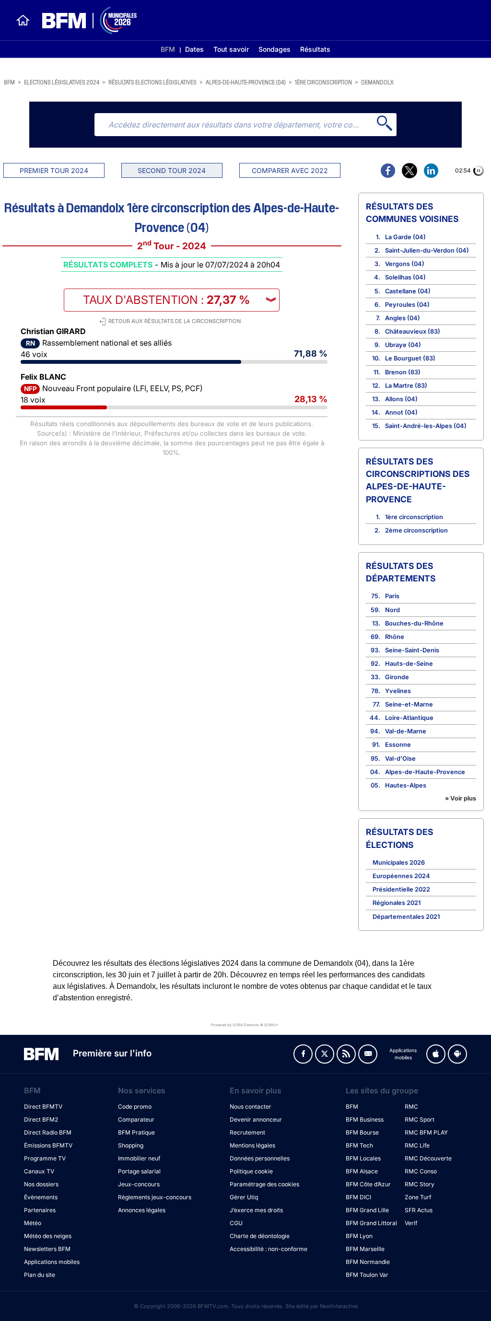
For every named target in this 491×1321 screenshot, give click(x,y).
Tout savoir (231, 49)
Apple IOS (435, 1054)
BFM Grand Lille (367, 1210)
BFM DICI (358, 1197)
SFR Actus (419, 1210)
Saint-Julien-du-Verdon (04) (427, 250)
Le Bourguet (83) (410, 358)
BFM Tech (359, 1145)
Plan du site (39, 1274)
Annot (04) (401, 412)
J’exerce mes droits (256, 1210)
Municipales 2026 (399, 862)
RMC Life (417, 1145)
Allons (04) (401, 399)
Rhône (394, 636)
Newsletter (367, 1054)
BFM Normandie (368, 1261)
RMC (411, 1106)
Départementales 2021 (406, 916)
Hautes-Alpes (405, 785)
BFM (168, 49)
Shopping (130, 1145)
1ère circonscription (323, 81)
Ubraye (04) (403, 344)
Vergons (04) (404, 263)
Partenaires (40, 1210)
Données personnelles (260, 1158)
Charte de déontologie (260, 1236)
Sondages (274, 49)
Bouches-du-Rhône (414, 623)
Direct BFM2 (41, 1119)
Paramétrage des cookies (264, 1184)
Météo (32, 1223)
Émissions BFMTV (48, 1145)
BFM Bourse (362, 1132)
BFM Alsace (362, 1171)
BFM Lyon (359, 1236)
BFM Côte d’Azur (368, 1184)
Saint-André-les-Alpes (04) (426, 425)
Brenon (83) (403, 372)
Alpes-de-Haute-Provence (425, 772)
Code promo (135, 1106)
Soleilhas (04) (405, 277)
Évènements (41, 1197)
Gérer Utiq (244, 1197)
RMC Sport (419, 1119)
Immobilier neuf (139, 1158)
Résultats (315, 49)
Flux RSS (346, 1054)
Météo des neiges (47, 1236)
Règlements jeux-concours (154, 1197)
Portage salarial (139, 1171)
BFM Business (365, 1119)
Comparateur (136, 1119)
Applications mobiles (52, 1261)
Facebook (303, 1054)
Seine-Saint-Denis (412, 650)
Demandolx (377, 81)
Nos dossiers (41, 1184)
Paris (392, 596)
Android (457, 1054)
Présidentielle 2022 (401, 889)
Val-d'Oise (400, 758)
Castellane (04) (408, 291)
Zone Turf (418, 1197)
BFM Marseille (365, 1248)
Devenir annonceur (256, 1119)
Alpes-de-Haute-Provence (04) (246, 81)
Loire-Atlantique (409, 717)
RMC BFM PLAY (426, 1132)
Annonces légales (141, 1210)
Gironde (397, 677)
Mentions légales (252, 1145)
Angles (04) (402, 318)
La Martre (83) (406, 385)
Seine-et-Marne (409, 704)
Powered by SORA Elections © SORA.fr (244, 1024)
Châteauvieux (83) (412, 331)
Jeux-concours (139, 1184)
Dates (194, 49)
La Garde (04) (405, 237)
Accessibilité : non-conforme (268, 1248)
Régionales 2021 (397, 902)
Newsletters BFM (47, 1248)
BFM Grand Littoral (371, 1223)
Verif (411, 1223)
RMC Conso (421, 1171)
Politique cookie (251, 1171)
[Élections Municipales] (84, 20)
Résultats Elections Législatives (152, 81)
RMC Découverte (428, 1158)
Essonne (398, 744)
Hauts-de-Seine (409, 663)
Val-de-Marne (405, 731)
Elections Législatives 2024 (61, 81)
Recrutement (247, 1132)
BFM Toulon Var (367, 1274)
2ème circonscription (416, 530)
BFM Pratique (136, 1132)
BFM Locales (363, 1158)
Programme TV (45, 1158)
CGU (236, 1223)
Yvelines (398, 691)
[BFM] (23, 20)
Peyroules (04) (407, 304)
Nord (392, 610)
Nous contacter (250, 1106)
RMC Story (419, 1184)
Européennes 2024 (401, 876)
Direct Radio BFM (47, 1132)
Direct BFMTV (43, 1106)
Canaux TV (39, 1171)
